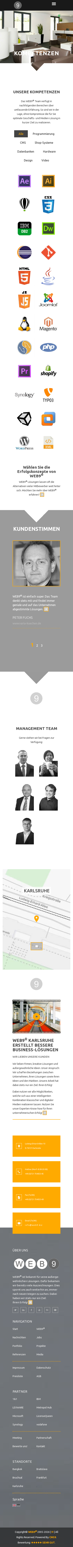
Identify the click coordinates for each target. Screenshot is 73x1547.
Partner (20, 1391)
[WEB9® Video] (36, 1016)
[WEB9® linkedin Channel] (23, 1310)
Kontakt (40, 1446)
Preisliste (18, 1376)
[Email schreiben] (42, 495)
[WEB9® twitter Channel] (15, 1310)
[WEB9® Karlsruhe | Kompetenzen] (36, 698)
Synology (18, 1424)
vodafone (41, 1424)
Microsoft (18, 1416)
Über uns (20, 1250)
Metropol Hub (44, 1407)
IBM (38, 1399)
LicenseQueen (44, 1416)
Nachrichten (19, 1337)
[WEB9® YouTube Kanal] (39, 1310)
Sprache (18, 1499)
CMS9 (52, 1537)
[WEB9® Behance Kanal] (47, 1310)
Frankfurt (41, 1477)
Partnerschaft (44, 1437)
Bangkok (17, 1469)
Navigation (22, 1321)
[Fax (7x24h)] (19, 1197)
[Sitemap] (52, 1532)
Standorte (22, 1461)
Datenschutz (43, 1367)
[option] (36, 584)
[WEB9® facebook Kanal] (31, 1310)
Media (39, 1354)
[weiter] (46, 609)
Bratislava (41, 1469)
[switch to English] (14, 1505)
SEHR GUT (48, 1542)
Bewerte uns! (20, 1446)
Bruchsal (17, 1477)
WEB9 (40, 1329)
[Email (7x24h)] (19, 1223)
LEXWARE (18, 1407)
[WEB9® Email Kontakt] (55, 1310)
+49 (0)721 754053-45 (34, 1174)
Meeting (17, 1437)
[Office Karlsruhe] (19, 1146)
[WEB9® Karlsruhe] (25, 5)
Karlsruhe (18, 1486)
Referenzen (19, 1354)
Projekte (41, 1346)
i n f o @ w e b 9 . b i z (33, 1225)
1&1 (15, 1399)
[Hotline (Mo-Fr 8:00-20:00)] (19, 1172)
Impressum (19, 1367)
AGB (38, 1376)
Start (15, 1329)
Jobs (39, 1337)
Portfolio (17, 1346)
